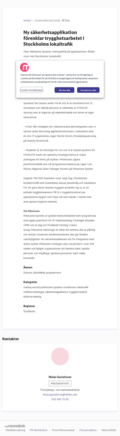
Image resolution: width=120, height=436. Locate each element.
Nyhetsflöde (109, 430)
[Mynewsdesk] (15, 426)
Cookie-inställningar (31, 90)
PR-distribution (38, 430)
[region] (60, 79)
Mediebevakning (15, 430)
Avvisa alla (64, 90)
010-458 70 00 (60, 399)
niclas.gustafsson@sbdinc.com (60, 394)
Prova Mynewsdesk (63, 430)
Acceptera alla (88, 90)
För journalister (88, 430)
